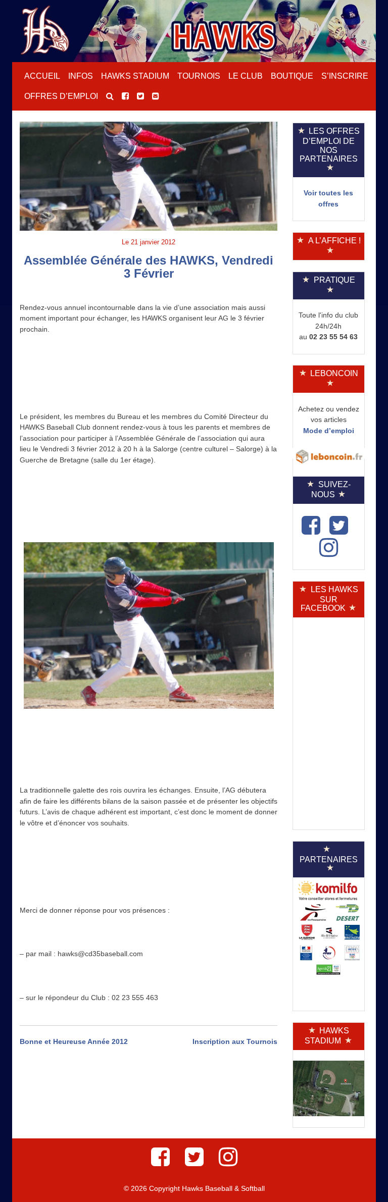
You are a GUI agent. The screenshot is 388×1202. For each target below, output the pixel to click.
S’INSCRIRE (344, 76)
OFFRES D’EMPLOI (61, 96)
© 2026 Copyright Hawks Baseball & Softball (194, 1188)
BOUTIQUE (292, 76)
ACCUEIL (42, 76)
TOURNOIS (198, 76)
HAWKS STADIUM (135, 76)
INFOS (80, 76)
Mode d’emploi (328, 431)
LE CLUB (245, 76)
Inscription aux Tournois (234, 1041)
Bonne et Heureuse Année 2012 (74, 1041)
